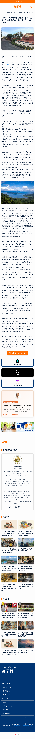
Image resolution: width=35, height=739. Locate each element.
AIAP (7, 65)
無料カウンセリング (9, 702)
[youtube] (25, 507)
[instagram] (19, 507)
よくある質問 (7, 698)
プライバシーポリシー (9, 706)
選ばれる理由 (7, 683)
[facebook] (13, 507)
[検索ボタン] (31, 7)
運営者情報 (6, 713)
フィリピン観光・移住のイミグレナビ (23, 725)
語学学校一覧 (7, 687)
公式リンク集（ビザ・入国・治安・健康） (15, 717)
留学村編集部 (17, 466)
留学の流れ (6, 691)
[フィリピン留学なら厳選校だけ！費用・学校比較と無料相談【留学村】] (17, 7)
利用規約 (5, 710)
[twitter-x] (16, 507)
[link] (10, 507)
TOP (4, 680)
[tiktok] (22, 507)
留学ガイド (6, 695)
